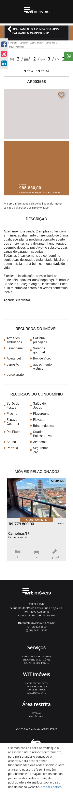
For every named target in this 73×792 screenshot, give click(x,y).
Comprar (23, 42)
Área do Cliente (36, 692)
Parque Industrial (16, 46)
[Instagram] (4, 53)
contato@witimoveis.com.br (38, 623)
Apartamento (36, 42)
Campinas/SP (51, 42)
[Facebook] (4, 44)
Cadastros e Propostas (36, 656)
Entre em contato (36, 683)
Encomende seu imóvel (36, 659)
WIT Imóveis (11, 42)
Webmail (37, 713)
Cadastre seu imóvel (36, 662)
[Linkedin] (4, 63)
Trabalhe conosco (36, 686)
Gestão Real (36, 716)
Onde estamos (36, 689)
